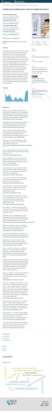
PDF (33, 44)
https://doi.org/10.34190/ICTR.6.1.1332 (14, 309)
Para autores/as (6, 338)
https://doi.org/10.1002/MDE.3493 (10, 164)
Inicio (4, 5)
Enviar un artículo (8, 356)
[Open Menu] (2, 1)
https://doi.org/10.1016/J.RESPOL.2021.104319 (13, 183)
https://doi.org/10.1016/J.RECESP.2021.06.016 (13, 298)
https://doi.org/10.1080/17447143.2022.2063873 (14, 127)
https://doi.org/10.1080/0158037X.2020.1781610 (14, 327)
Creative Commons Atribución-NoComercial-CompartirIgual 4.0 (40, 82)
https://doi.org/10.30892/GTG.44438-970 (12, 192)
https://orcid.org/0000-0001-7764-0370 (10, 23)
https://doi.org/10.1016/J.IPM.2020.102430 (15, 319)
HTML (46, 44)
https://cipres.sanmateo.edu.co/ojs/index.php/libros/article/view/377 (18, 222)
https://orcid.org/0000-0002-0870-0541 (10, 17)
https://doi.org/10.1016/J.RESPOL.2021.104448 (13, 279)
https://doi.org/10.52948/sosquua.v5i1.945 (12, 155)
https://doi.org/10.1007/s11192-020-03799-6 (18, 237)
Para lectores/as (6, 336)
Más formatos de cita (37, 96)
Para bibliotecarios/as (7, 340)
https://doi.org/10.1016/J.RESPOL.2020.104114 (13, 230)
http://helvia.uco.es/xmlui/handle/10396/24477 (13, 204)
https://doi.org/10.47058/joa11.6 (12, 38)
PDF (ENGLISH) (39, 43)
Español (4, 350)
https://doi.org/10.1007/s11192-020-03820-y (13, 119)
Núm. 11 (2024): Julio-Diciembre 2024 (19, 5)
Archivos (8, 5)
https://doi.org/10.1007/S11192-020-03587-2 (13, 174)
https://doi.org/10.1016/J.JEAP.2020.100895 (12, 245)
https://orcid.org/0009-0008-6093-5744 (10, 34)
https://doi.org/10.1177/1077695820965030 (15, 137)
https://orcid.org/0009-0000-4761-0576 (10, 29)
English (4, 348)
